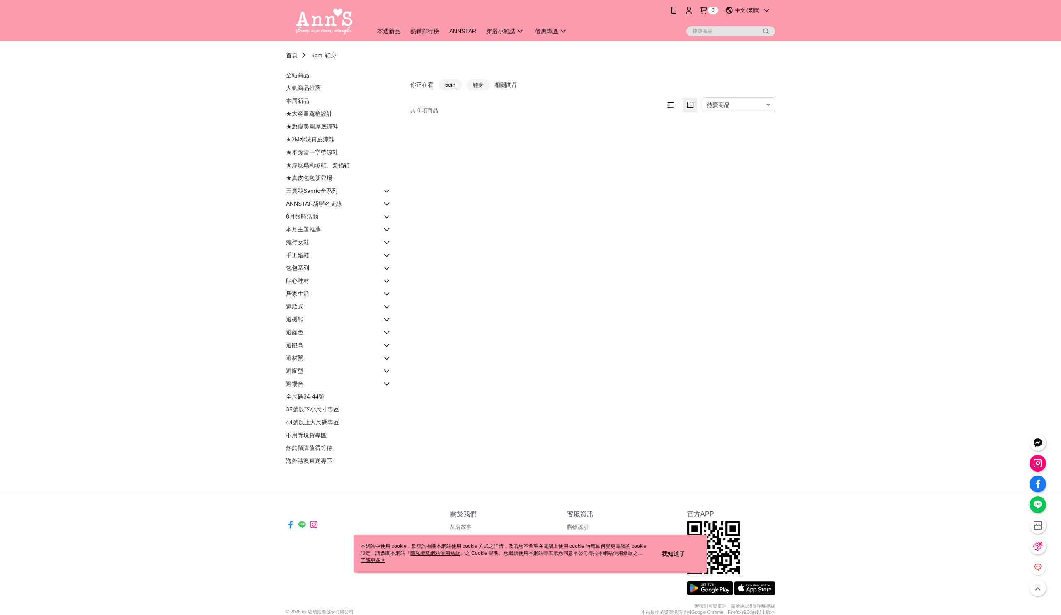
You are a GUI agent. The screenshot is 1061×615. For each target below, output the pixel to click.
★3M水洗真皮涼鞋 (310, 139)
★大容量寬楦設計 (309, 113)
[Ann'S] (324, 21)
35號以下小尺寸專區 (312, 409)
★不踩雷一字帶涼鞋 (312, 152)
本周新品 (297, 100)
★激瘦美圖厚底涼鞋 (312, 126)
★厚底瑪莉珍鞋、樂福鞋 (318, 165)
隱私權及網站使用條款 (435, 553)
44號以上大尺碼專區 (312, 422)
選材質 (294, 358)
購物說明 (578, 527)
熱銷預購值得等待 (309, 448)
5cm (316, 55)
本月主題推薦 (303, 229)
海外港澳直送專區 (309, 460)
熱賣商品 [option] (718, 105)
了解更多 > (373, 560)
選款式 (294, 306)
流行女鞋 (297, 242)
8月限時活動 (302, 216)
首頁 (292, 55)
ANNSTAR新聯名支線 (314, 203)
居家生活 (297, 293)
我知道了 (673, 553)
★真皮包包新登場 (309, 178)
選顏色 (294, 332)
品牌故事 (461, 527)
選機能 (294, 319)
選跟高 (294, 345)
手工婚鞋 (297, 255)
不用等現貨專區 (306, 435)
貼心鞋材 (297, 280)
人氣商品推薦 (303, 88)
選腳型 (294, 370)
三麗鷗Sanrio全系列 (312, 190)
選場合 (294, 383)
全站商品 (297, 75)
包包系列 (297, 268)
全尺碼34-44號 (305, 396)
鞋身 (331, 55)
